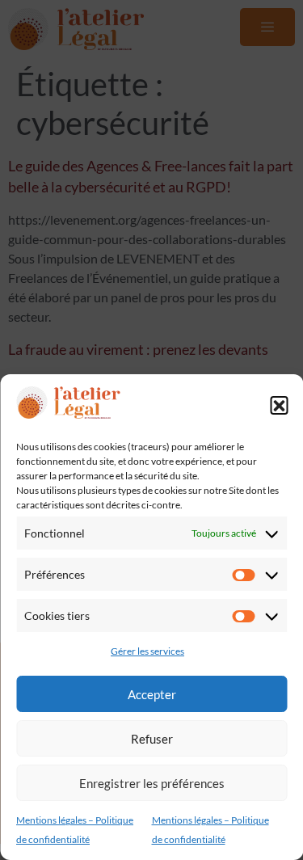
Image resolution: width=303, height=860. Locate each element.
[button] (279, 405)
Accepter (152, 694)
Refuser (152, 738)
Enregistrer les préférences (152, 783)
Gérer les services (147, 651)
